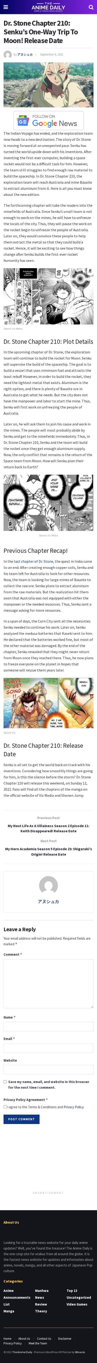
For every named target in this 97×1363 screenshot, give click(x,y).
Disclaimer (64, 1339)
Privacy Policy (73, 1107)
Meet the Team (38, 1343)
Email (9, 1038)
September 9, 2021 (51, 55)
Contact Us (44, 1339)
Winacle (80, 1352)
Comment (13, 954)
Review (41, 1304)
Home (7, 1339)
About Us (24, 1339)
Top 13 (72, 1290)
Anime (9, 1290)
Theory (41, 1311)
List (7, 1304)
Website (10, 1060)
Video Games (77, 1304)
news (39, 1297)
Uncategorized (79, 1297)
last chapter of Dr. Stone (33, 561)
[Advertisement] (48, 1158)
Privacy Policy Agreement (26, 1099)
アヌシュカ (25, 55)
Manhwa (41, 1290)
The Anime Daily (22, 1352)
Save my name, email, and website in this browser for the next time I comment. (48, 1085)
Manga (9, 1311)
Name (10, 1017)
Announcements (17, 1297)
